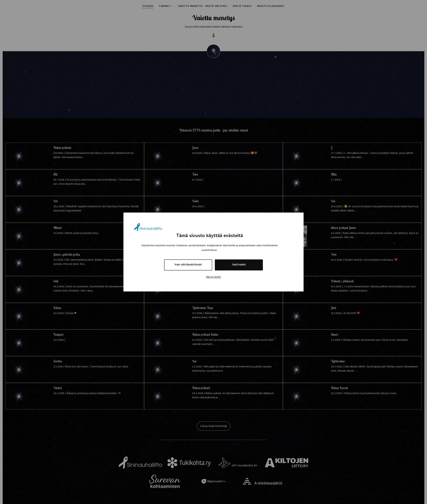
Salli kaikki (239, 265)
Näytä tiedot (213, 277)
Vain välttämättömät (188, 265)
